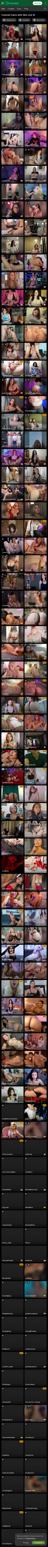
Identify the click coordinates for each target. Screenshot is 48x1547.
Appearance (10, 20)
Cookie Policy (30, 1538)
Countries (25, 20)
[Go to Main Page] (14, 3)
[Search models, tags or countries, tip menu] (44, 8)
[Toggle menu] (2, 3)
